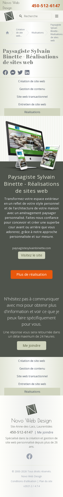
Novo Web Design (31, 420)
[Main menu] (56, 16)
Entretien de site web (32, 104)
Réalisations (38, 32)
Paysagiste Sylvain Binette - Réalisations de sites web (56, 32)
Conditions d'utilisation (23, 481)
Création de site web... (20, 32)
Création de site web (31, 81)
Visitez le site (31, 255)
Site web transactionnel (32, 97)
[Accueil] (7, 32)
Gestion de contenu (32, 89)
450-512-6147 (46, 5)
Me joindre (31, 345)
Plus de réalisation (31, 274)
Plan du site (45, 481)
